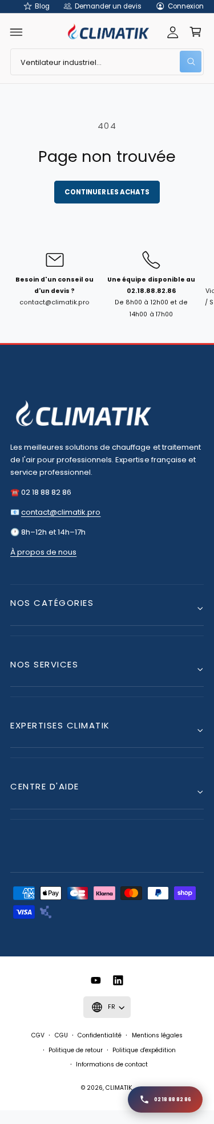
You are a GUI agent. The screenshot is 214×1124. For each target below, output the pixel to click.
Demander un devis (108, 6)
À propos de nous (43, 552)
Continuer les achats (107, 192)
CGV (38, 1035)
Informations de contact (112, 1064)
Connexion (186, 6)
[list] (107, 291)
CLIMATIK (119, 1088)
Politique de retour (76, 1050)
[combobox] (107, 61)
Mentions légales (157, 1035)
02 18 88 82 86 (172, 1099)
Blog (42, 6)
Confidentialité (100, 1035)
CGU (61, 1035)
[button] (16, 32)
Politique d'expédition (143, 1050)
